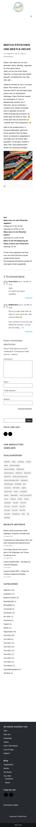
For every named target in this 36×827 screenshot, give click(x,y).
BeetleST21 (7, 476)
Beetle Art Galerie (15, 465)
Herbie (16, 491)
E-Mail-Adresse (10, 391)
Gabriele (10, 54)
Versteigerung (16, 514)
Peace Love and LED (25, 495)
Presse (6, 499)
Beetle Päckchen (9, 473)
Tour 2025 (22, 510)
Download (7, 620)
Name (6, 382)
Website (7, 399)
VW (28, 514)
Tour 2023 (7, 510)
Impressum (13, 816)
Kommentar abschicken (25, 409)
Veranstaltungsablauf (11, 669)
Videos (6, 742)
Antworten (28, 298)
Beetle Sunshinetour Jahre (20, 476)
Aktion (14, 462)
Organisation (14, 495)
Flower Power (8, 491)
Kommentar (8, 359)
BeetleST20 (27, 473)
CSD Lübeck (16, 488)
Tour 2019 (23, 503)
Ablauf (7, 783)
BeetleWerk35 (9, 601)
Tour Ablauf (8, 665)
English (24, 488)
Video (23, 514)
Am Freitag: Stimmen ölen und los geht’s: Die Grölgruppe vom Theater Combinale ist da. (16, 552)
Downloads (8, 738)
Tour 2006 (15, 503)
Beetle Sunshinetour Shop (11, 480)
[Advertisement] (18, 697)
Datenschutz (22, 816)
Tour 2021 (15, 506)
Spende (26, 499)
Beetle (6, 465)
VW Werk (7, 673)
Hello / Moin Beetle (11, 746)
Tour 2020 (7, 506)
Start (5, 731)
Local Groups (9, 750)
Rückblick (13, 499)
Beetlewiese (24, 480)
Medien (6, 495)
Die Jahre (7, 616)
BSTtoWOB (18, 484)
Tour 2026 (7, 514)
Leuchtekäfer (23, 491)
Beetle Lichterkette (9, 469)
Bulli (24, 484)
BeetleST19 (19, 473)
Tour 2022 (22, 506)
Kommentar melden (11, 805)
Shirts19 (20, 499)
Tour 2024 (15, 510)
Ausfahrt (28, 462)
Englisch (7, 753)
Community (7, 488)
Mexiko (6, 628)
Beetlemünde (20, 469)
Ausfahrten (7, 594)
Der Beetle (7, 613)
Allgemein (7, 590)
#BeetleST (7, 462)
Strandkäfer (7, 503)
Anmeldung (21, 462)
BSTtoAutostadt (8, 484)
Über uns (7, 734)
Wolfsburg (7, 517)
